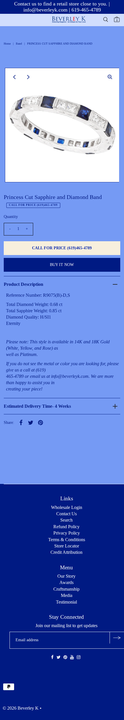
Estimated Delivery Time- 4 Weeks (37, 406)
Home (7, 43)
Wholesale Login (66, 507)
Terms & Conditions (66, 539)
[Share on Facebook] (21, 422)
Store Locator (66, 545)
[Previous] (14, 77)
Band (19, 43)
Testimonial (66, 602)
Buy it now (62, 265)
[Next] (28, 77)
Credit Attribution (66, 552)
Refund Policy (66, 526)
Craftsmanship (66, 589)
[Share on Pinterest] (40, 422)
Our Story (66, 576)
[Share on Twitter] (31, 422)
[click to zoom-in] (110, 77)
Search (66, 520)
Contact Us (66, 513)
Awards (66, 582)
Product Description (23, 284)
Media (66, 595)
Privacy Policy (66, 533)
